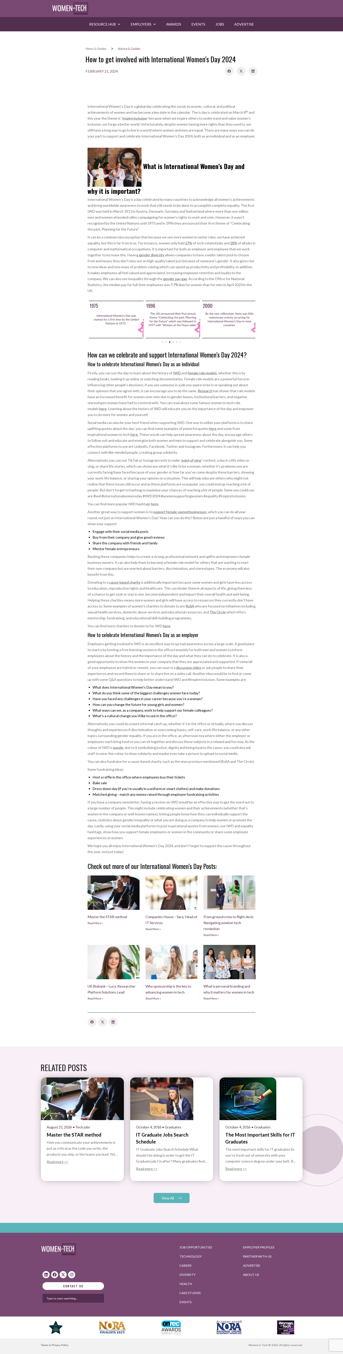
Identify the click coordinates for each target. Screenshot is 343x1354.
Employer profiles (258, 1247)
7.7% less (178, 285)
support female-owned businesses (179, 512)
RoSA (190, 606)
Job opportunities (195, 1247)
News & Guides (96, 48)
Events (198, 24)
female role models (202, 373)
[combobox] (85, 1298)
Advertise (244, 24)
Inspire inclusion (134, 118)
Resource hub (102, 24)
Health (185, 1284)
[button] (229, 71)
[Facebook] (54, 1274)
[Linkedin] (46, 1274)
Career (185, 1265)
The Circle (218, 612)
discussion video (188, 667)
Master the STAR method (107, 917)
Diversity (187, 1274)
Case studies (190, 1293)
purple (118, 747)
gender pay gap (175, 279)
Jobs (219, 24)
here (103, 408)
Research (205, 391)
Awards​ (173, 24)
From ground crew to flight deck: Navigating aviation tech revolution (228, 923)
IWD (177, 373)
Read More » (95, 923)
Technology (190, 1256)
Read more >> (57, 1162)
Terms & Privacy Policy (54, 1345)
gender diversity (151, 255)
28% (233, 243)
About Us (251, 1274)
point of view (191, 460)
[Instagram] (71, 1274)
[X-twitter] (63, 1274)
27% (188, 243)
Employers (141, 24)
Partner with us (257, 1256)
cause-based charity (124, 582)
